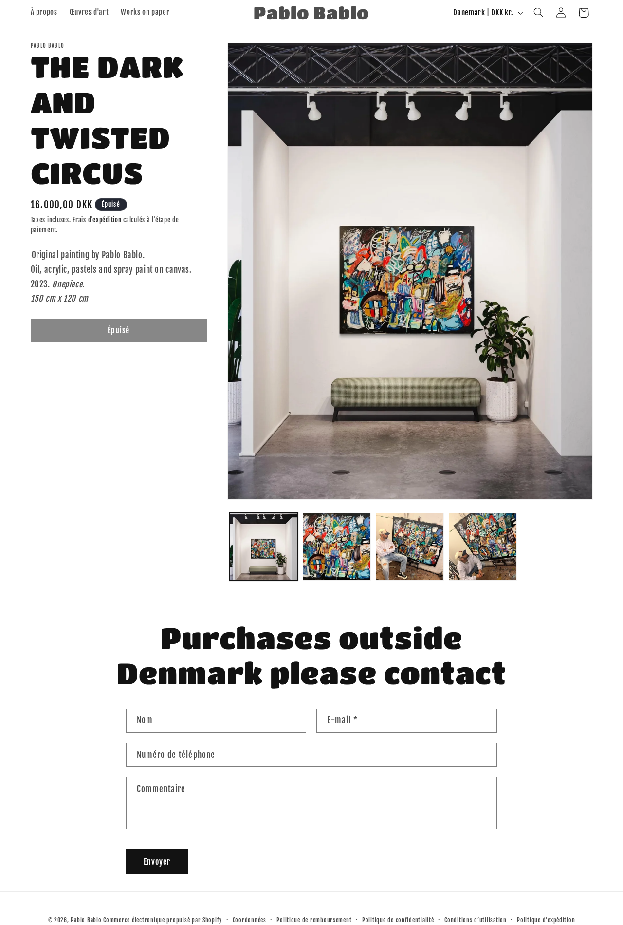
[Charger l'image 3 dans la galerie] (410, 547)
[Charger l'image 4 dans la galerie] (483, 547)
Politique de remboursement (313, 920)
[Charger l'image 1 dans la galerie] (264, 547)
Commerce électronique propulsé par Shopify (162, 920)
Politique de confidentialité (398, 920)
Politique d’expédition (546, 920)
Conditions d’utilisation (475, 920)
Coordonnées (249, 920)
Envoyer (157, 862)
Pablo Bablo (86, 920)
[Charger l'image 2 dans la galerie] (337, 547)
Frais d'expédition (97, 220)
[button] (538, 12)
